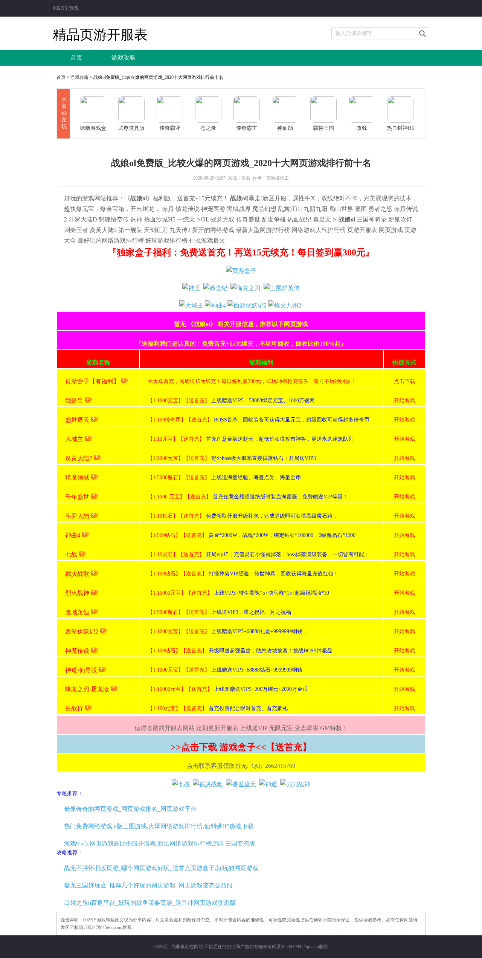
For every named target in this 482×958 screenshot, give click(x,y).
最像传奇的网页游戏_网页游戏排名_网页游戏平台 (130, 809)
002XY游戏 (66, 8)
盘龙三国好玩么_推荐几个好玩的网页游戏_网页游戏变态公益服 (148, 885)
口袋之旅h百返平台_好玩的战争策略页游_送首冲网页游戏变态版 (150, 903)
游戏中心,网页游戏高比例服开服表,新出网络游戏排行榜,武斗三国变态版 (159, 843)
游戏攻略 (123, 57)
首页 (76, 57)
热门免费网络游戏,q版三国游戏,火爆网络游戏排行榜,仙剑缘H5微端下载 (159, 826)
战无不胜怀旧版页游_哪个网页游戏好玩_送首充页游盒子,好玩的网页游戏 (161, 868)
